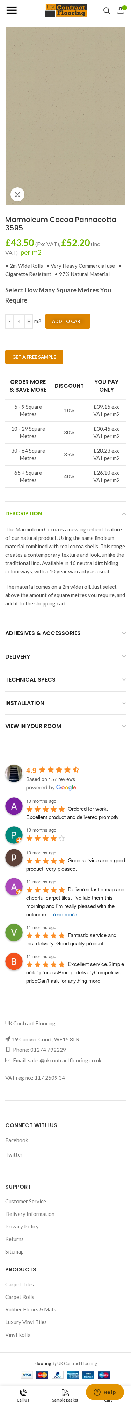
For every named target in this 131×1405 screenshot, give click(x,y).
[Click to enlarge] (17, 194)
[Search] (107, 10)
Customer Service (25, 1201)
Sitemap (14, 1251)
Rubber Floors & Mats (30, 1309)
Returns (14, 1239)
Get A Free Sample (34, 357)
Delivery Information (29, 1214)
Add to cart (67, 321)
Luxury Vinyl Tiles (26, 1322)
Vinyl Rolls (17, 1334)
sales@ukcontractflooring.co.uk (64, 1060)
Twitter (14, 1154)
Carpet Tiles (19, 1284)
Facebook (16, 1140)
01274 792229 (48, 1050)
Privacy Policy (22, 1226)
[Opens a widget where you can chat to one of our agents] (105, 1393)
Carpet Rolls (19, 1297)
